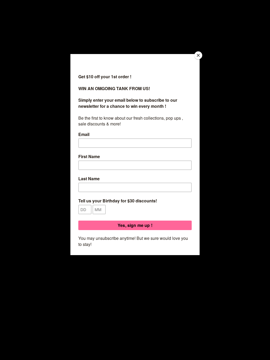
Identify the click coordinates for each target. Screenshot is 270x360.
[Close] (198, 55)
